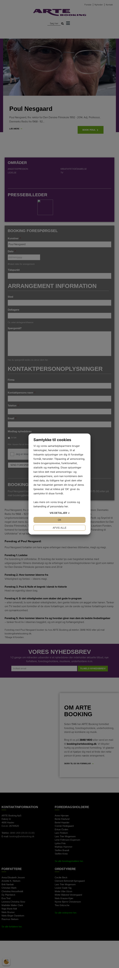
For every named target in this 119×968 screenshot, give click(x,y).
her (66, 506)
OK (59, 519)
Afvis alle (59, 527)
